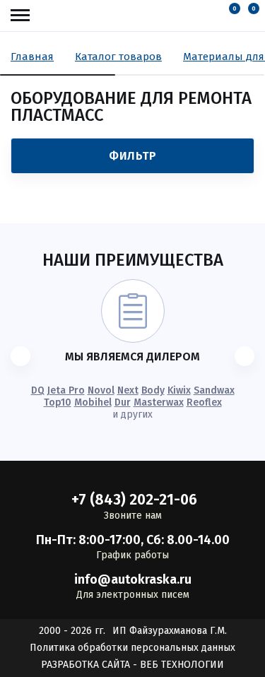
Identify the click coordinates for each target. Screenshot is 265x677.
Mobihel (93, 402)
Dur (122, 402)
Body (153, 390)
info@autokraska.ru (133, 579)
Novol (101, 390)
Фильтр (132, 156)
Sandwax (214, 390)
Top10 (57, 402)
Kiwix (179, 390)
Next (128, 390)
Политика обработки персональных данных (132, 648)
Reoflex (204, 402)
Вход (213, 15)
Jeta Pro (66, 390)
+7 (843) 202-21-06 (134, 499)
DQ (38, 390)
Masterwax (159, 402)
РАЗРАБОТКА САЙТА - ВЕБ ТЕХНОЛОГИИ (132, 665)
